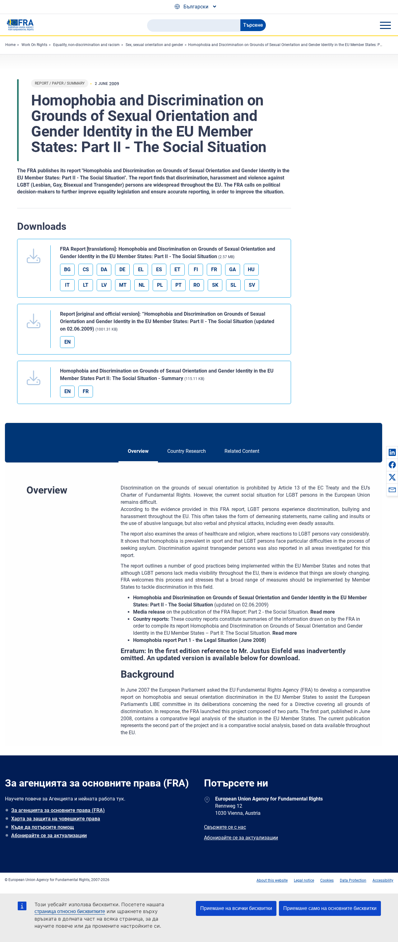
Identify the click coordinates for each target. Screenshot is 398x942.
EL (141, 269)
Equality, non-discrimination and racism (86, 45)
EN (67, 342)
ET (177, 269)
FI (196, 269)
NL (142, 285)
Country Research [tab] (186, 451)
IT (67, 285)
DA (104, 269)
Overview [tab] (138, 451)
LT (85, 285)
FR (214, 269)
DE (122, 269)
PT (178, 285)
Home (10, 45)
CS (86, 269)
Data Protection (353, 880)
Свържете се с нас (225, 827)
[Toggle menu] (385, 25)
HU (251, 269)
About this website (272, 880)
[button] (392, 452)
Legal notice (304, 880)
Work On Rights (34, 45)
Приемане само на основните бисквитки (330, 908)
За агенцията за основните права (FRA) (58, 810)
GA (232, 269)
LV (104, 285)
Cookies (327, 880)
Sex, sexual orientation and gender (154, 45)
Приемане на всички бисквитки (236, 908)
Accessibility (383, 880)
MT (123, 285)
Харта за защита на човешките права (55, 819)
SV (252, 285)
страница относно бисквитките (70, 911)
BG (67, 269)
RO (196, 285)
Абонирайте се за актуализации (49, 835)
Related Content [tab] (241, 451)
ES (159, 269)
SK (215, 285)
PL (160, 285)
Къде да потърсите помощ (42, 827)
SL (233, 285)
